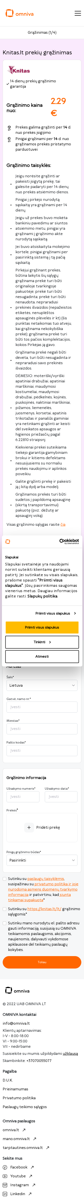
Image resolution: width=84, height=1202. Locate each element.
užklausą (70, 1053)
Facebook (18, 1167)
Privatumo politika (19, 1098)
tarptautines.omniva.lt (23, 1147)
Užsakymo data (57, 789)
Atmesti (42, 656)
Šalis (10, 677)
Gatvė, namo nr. (18, 699)
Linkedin (17, 1194)
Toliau (42, 962)
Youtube (18, 1176)
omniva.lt (11, 1130)
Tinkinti (39, 642)
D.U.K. (8, 1080)
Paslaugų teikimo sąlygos (25, 1107)
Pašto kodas (16, 743)
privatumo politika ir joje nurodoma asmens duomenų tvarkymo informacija (43, 889)
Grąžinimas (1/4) (42, 32)
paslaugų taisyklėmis (45, 878)
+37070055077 (39, 1060)
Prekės (11, 811)
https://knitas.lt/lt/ (44, 909)
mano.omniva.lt (16, 1139)
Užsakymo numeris (20, 789)
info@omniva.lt (16, 1023)
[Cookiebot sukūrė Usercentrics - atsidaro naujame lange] (60, 542)
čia (62, 524)
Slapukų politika (42, 596)
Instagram (19, 1185)
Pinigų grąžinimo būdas (23, 852)
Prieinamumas (15, 1089)
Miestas (12, 721)
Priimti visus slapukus (52, 613)
